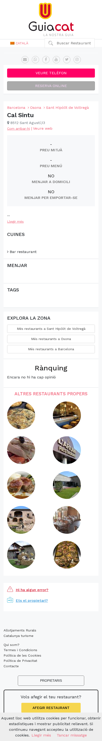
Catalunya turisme (18, 636)
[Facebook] (46, 59)
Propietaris (51, 680)
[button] (19, 43)
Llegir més (15, 221)
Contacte (11, 666)
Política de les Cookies (22, 655)
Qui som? (11, 645)
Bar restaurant (23, 251)
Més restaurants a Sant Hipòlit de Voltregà (51, 329)
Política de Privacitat (20, 661)
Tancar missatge (72, 735)
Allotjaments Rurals (20, 630)
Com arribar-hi (18, 128)
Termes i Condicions (20, 650)
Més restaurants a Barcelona (51, 349)
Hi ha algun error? (32, 590)
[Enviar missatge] (25, 59)
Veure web (42, 128)
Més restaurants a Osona (51, 339)
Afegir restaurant (51, 708)
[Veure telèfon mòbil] (35, 59)
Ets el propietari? (32, 600)
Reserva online (51, 85)
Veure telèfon (51, 73)
